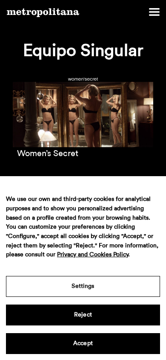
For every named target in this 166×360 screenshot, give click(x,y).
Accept (83, 343)
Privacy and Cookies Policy (92, 255)
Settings (83, 286)
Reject (83, 315)
